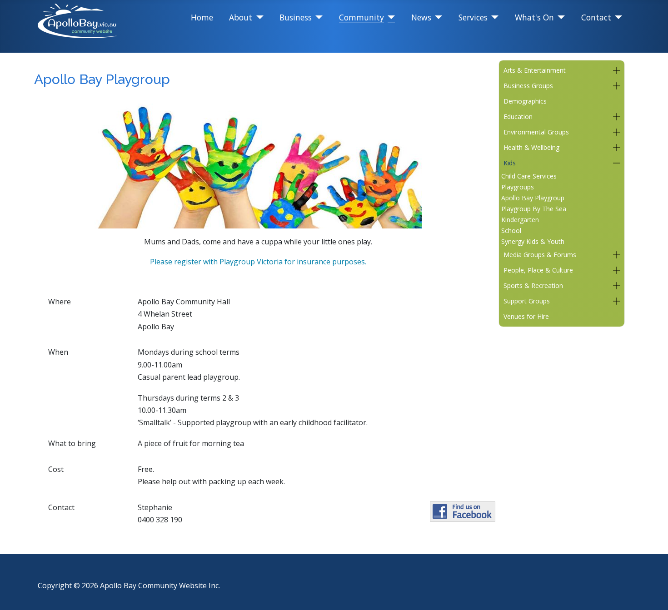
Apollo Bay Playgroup (532, 197)
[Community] (389, 17)
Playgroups (517, 187)
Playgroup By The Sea (533, 208)
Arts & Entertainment (534, 70)
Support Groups (526, 301)
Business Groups (528, 85)
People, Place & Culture (538, 270)
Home (202, 17)
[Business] (317, 17)
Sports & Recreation (533, 285)
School (511, 230)
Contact (596, 17)
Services (473, 17)
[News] (437, 17)
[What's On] (559, 17)
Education (518, 116)
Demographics (525, 101)
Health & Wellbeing (531, 147)
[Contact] (617, 17)
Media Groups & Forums (539, 254)
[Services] (493, 17)
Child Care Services (529, 176)
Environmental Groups (536, 132)
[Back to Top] (652, 592)
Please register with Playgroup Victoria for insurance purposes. (258, 262)
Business (295, 17)
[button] (616, 70)
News (421, 17)
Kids (509, 163)
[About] (258, 17)
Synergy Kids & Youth (532, 241)
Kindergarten (520, 219)
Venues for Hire (526, 316)
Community (361, 17)
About (240, 17)
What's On (534, 17)
